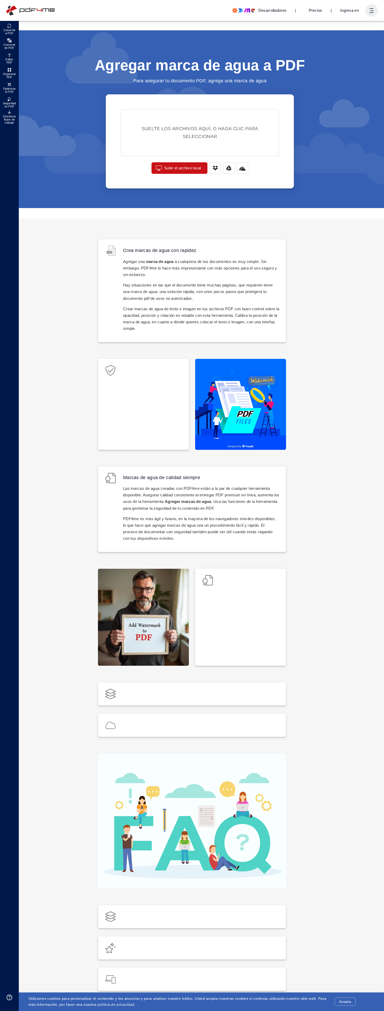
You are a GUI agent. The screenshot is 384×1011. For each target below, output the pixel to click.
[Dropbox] (215, 168)
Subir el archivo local (182, 168)
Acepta (345, 1001)
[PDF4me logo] (30, 10)
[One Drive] (242, 168)
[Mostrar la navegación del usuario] (371, 10)
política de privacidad (116, 1004)
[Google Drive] (229, 168)
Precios (315, 10)
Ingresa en (349, 10)
